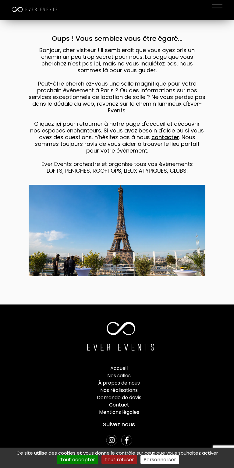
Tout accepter (77, 459)
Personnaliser (160, 459)
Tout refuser (119, 459)
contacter (165, 137)
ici (58, 124)
